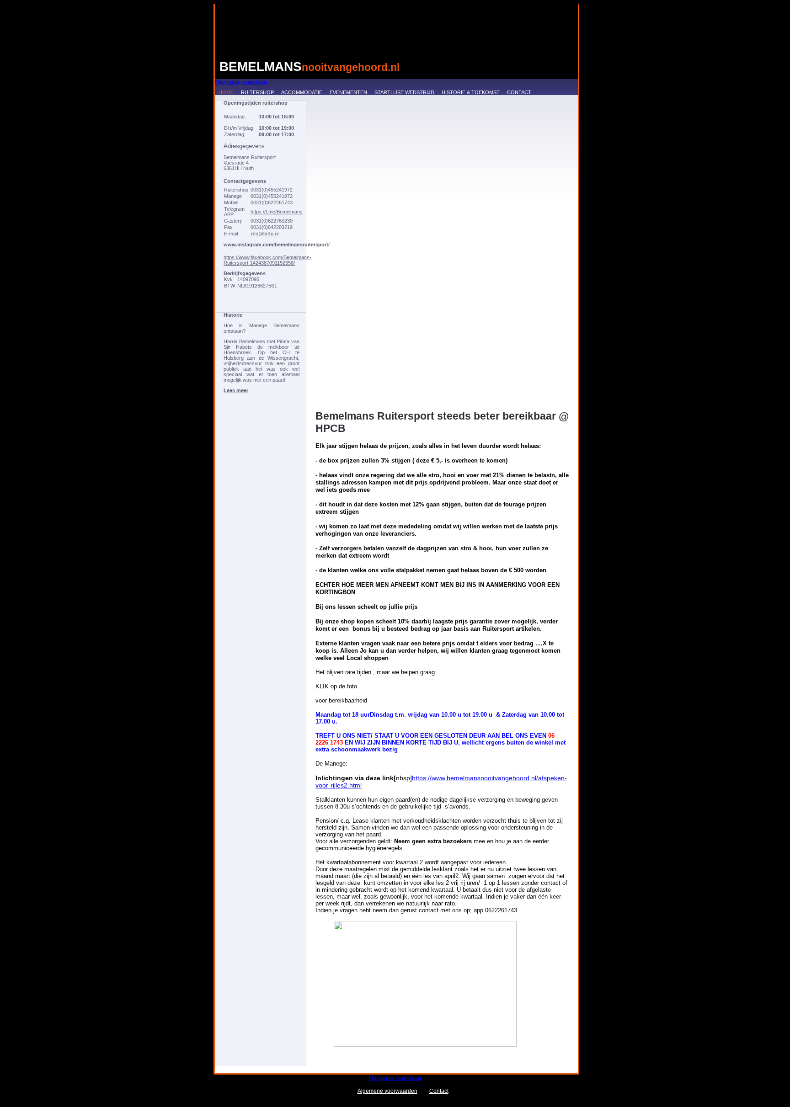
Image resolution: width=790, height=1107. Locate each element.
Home (226, 92)
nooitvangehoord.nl (309, 66)
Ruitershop (257, 92)
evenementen (348, 92)
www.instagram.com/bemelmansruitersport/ (277, 244)
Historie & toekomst (471, 92)
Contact (519, 92)
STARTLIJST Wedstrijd (404, 92)
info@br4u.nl (264, 233)
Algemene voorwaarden (387, 1091)
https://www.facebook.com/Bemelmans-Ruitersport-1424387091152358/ (267, 260)
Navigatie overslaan (241, 82)
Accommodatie (301, 92)
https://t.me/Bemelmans (277, 211)
